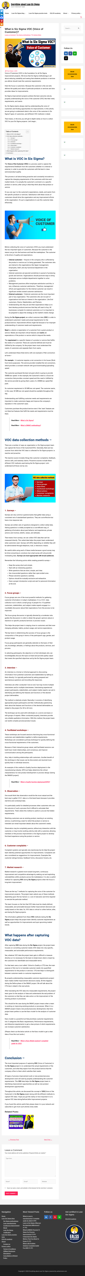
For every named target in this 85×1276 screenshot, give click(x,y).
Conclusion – (10, 153)
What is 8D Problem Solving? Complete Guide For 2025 (31, 1246)
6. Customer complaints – (16, 147)
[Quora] (55, 1217)
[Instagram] (66, 58)
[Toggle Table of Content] (26, 131)
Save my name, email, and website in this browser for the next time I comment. (30, 1188)
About (65, 13)
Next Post (48, 1139)
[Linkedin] (1, 14)
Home (7, 13)
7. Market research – (15, 149)
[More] (1, 24)
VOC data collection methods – (15, 136)
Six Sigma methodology (24, 35)
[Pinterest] (1, 21)
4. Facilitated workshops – (16, 143)
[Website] (48, 1182)
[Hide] (0, 27)
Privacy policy (75, 13)
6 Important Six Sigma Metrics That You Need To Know (31, 1239)
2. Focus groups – (14, 140)
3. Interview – (13, 141)
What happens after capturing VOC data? (17, 151)
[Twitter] (1, 11)
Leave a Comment (10, 35)
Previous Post (13, 1139)
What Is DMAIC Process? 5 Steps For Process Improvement (31, 1232)
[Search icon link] (81, 17)
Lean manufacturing (9, 1223)
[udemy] (75, 53)
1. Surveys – (13, 138)
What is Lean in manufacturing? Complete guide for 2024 (31, 1218)
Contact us (6, 1244)
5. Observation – (14, 145)
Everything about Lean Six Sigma (25, 4)
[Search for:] (72, 28)
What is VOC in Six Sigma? (14, 134)
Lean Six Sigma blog (17, 13)
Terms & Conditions (9, 1249)
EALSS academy (55, 13)
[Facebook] (1, 17)
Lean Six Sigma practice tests (38, 13)
